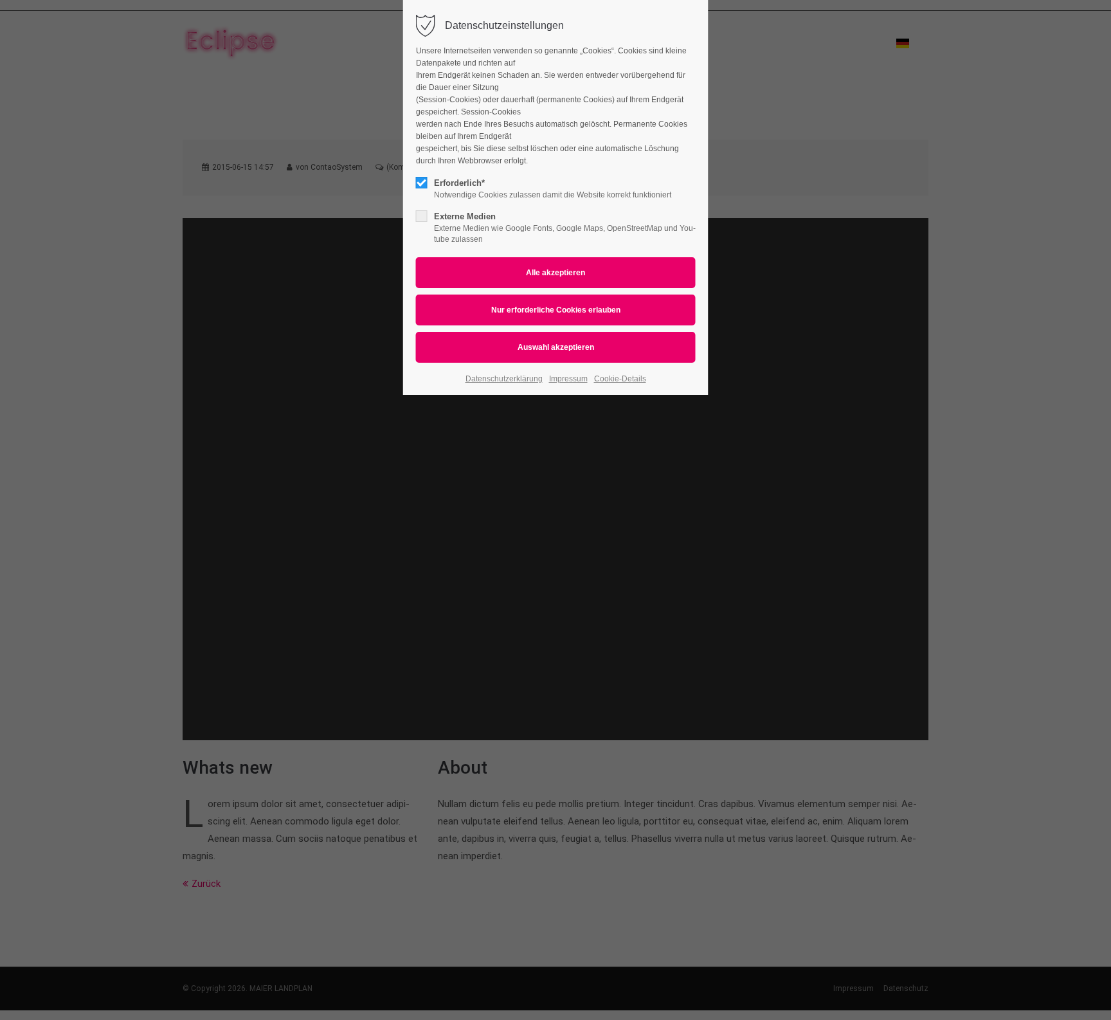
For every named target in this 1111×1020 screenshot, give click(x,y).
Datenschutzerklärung (504, 378)
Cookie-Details (620, 378)
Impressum (568, 378)
